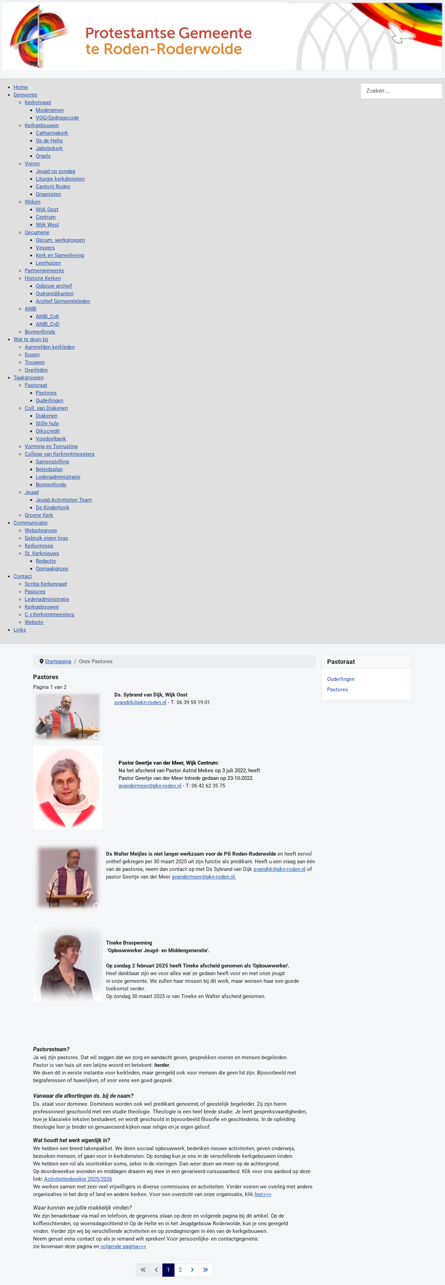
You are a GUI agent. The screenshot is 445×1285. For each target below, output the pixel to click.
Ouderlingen (341, 679)
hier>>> (263, 1194)
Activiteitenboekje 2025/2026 (78, 1179)
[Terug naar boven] (433, 1272)
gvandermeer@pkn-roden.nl (150, 786)
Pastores (337, 689)
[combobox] (402, 91)
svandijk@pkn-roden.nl (140, 702)
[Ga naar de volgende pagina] (192, 1270)
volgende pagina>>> (123, 1246)
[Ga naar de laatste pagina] (205, 1270)
